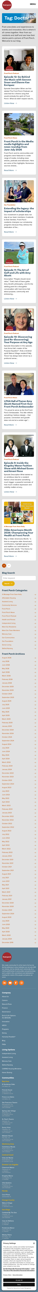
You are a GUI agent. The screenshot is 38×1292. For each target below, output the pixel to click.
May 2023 (5, 798)
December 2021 (7, 860)
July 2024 (5, 748)
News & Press (7, 1004)
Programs (5, 1029)
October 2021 (7, 867)
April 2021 (5, 888)
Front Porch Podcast (11, 73)
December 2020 (8, 903)
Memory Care (7, 634)
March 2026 (6, 676)
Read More (9, 170)
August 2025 (6, 701)
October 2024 (7, 737)
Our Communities (8, 638)
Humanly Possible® (8, 1037)
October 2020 (7, 910)
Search (6, 584)
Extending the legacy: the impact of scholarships (19, 210)
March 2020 (6, 935)
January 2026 (7, 683)
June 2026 (6, 665)
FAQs (4, 1044)
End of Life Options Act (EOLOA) (9, 1016)
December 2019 (7, 942)
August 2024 (6, 744)
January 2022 (7, 856)
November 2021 (7, 863)
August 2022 (6, 831)
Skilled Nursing (7, 648)
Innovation (6, 1021)
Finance (5, 1008)
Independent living (8, 623)
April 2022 (6, 845)
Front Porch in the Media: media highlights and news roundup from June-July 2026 (19, 145)
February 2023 (7, 809)
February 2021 (7, 896)
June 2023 (6, 795)
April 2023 (6, 802)
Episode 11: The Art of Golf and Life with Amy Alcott (17, 272)
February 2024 (7, 766)
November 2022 (8, 820)
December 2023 (8, 773)
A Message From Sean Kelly (14, 527)
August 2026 (6, 658)
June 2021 (5, 881)
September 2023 (8, 784)
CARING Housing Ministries (11, 1069)
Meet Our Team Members (11, 630)
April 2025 (6, 715)
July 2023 (5, 791)
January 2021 (6, 899)
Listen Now (9, 103)
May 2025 (5, 712)
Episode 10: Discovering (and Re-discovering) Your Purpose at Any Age (18, 339)
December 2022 (8, 816)
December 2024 (8, 730)
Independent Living (9, 1053)
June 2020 (6, 924)
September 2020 (8, 914)
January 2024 (7, 769)
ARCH (4, 1025)
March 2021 (6, 892)
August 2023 (6, 788)
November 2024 (8, 733)
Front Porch (6, 609)
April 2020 (6, 932)
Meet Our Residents (9, 627)
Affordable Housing (9, 598)
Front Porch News (10, 138)
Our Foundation (9, 205)
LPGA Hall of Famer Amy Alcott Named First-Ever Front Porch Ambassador (19, 403)
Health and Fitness (8, 620)
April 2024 (6, 759)
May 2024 (5, 755)
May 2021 (5, 885)
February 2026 (7, 679)
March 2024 (6, 762)
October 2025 (7, 694)
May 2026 (5, 669)
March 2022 (6, 849)
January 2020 (7, 939)
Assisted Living (7, 602)
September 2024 (8, 741)
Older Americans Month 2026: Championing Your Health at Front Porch (18, 532)
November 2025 (8, 690)
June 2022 (6, 838)
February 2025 (7, 723)
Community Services (9, 605)
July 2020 (5, 921)
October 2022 (7, 824)
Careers (4, 1000)
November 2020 (8, 906)
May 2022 (5, 842)
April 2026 (6, 672)
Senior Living (6, 645)
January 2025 (7, 726)
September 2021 (8, 870)
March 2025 (6, 719)
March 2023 (6, 806)
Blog (3, 1040)
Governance (6, 1012)
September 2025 (8, 697)
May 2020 (5, 928)
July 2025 (5, 705)
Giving (4, 1033)
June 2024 (6, 751)
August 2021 (6, 874)
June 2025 (6, 708)
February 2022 (7, 852)
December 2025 (8, 687)
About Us (5, 996)
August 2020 (6, 917)
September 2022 (8, 827)
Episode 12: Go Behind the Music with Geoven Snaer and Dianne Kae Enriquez (17, 81)
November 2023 (8, 777)
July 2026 (5, 661)
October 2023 (7, 780)
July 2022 (5, 834)
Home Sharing (7, 1072)
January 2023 (7, 813)
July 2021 (5, 878)
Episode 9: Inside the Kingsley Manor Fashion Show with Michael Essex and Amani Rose (19, 467)
